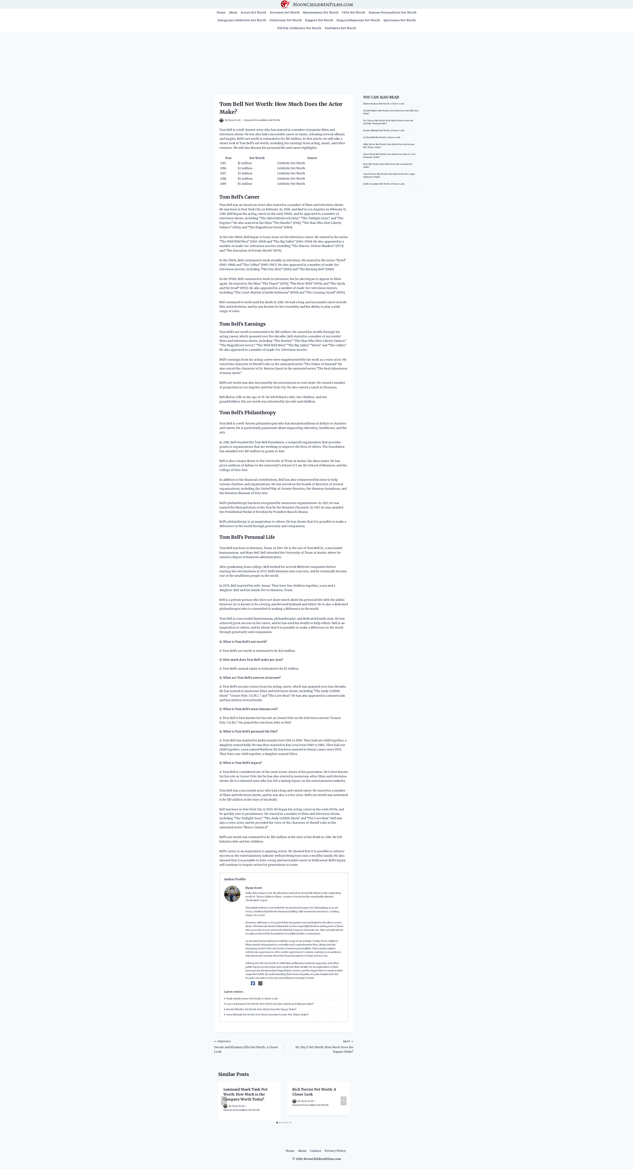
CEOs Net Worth (353, 12)
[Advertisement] (316, 57)
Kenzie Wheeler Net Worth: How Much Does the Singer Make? (261, 1009)
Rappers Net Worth (319, 20)
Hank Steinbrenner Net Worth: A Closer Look (252, 998)
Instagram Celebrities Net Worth (241, 20)
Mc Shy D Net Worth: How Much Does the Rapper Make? (324, 1047)
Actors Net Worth (253, 12)
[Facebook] (253, 983)
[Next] (344, 1100)
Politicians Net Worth (286, 20)
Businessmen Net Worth (320, 12)
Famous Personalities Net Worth (392, 12)
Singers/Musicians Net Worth (358, 20)
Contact (315, 1151)
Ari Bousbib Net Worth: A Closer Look (381, 137)
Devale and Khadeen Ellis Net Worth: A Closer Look (246, 1047)
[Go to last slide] (224, 1100)
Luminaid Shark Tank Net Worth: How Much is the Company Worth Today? (245, 1094)
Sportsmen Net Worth (399, 20)
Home (221, 12)
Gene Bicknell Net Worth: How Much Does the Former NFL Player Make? (267, 1014)
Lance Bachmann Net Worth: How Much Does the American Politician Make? (270, 1003)
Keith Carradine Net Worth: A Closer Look (383, 184)
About (233, 12)
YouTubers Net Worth (340, 28)
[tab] (277, 1122)
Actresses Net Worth (285, 12)
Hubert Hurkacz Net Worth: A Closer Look (383, 103)
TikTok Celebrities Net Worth (299, 28)
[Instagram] (260, 983)
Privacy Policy (335, 1151)
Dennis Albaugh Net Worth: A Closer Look (383, 130)
